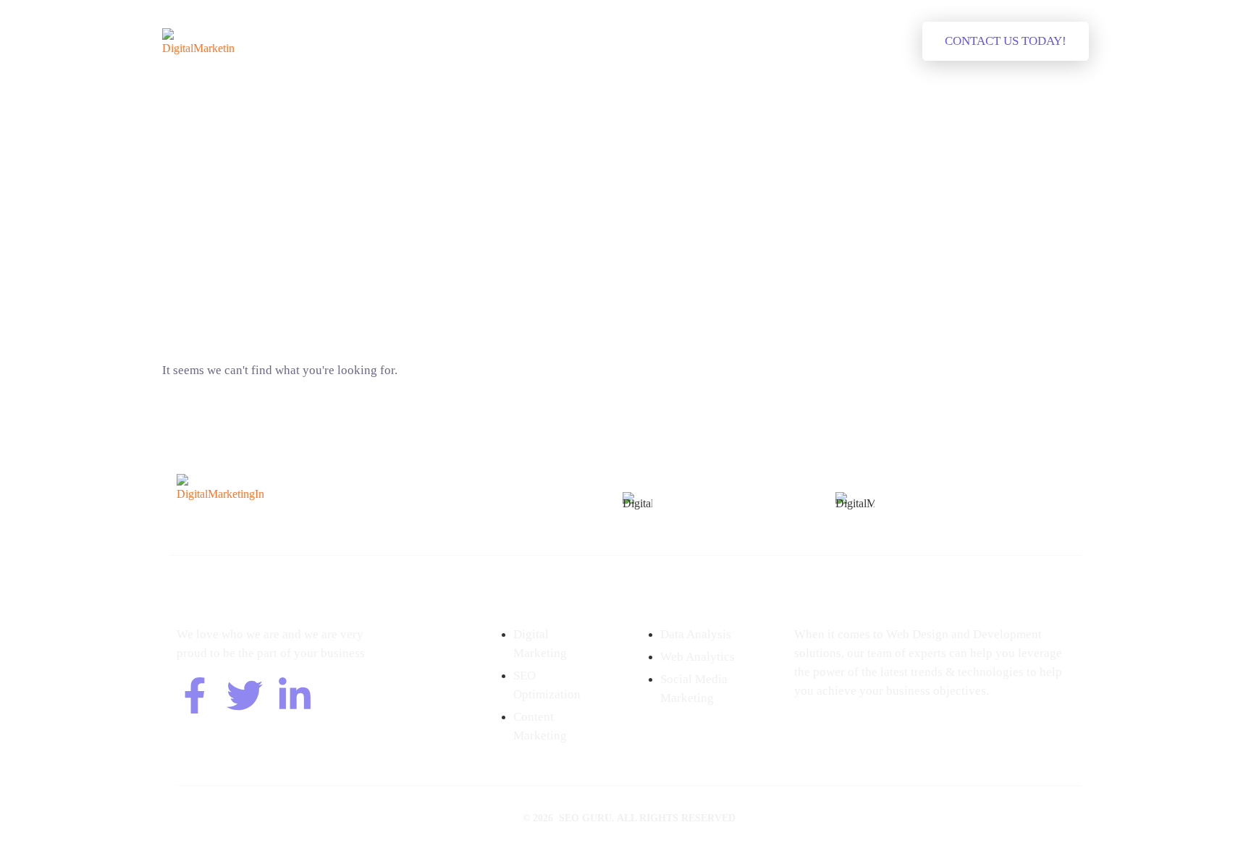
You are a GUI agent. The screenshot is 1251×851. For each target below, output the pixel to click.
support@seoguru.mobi (725, 516)
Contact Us (744, 41)
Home (400, 41)
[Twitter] (245, 695)
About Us (461, 41)
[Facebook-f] (195, 695)
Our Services (610, 41)
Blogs (679, 41)
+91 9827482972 (708, 497)
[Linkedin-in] (295, 695)
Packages (531, 41)
